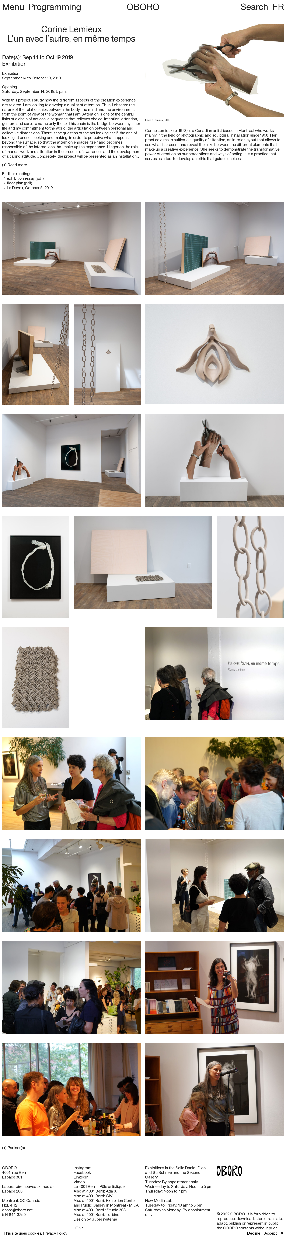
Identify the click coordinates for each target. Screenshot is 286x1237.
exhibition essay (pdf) (25, 178)
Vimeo (79, 1182)
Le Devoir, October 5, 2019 (30, 187)
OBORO (143, 6)
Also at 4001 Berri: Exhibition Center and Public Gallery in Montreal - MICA (106, 1202)
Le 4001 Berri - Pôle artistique (99, 1186)
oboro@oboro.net (17, 1209)
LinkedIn (81, 1177)
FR (278, 6)
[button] (71, 1147)
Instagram (82, 1168)
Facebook (82, 1172)
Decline (253, 1233)
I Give (79, 1228)
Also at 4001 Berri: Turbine (96, 1214)
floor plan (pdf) (19, 182)
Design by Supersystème (95, 1219)
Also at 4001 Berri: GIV (93, 1196)
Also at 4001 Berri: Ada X (95, 1191)
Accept (270, 1233)
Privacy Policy (55, 1233)
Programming (54, 6)
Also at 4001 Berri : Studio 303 (100, 1210)
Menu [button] (14, 6)
